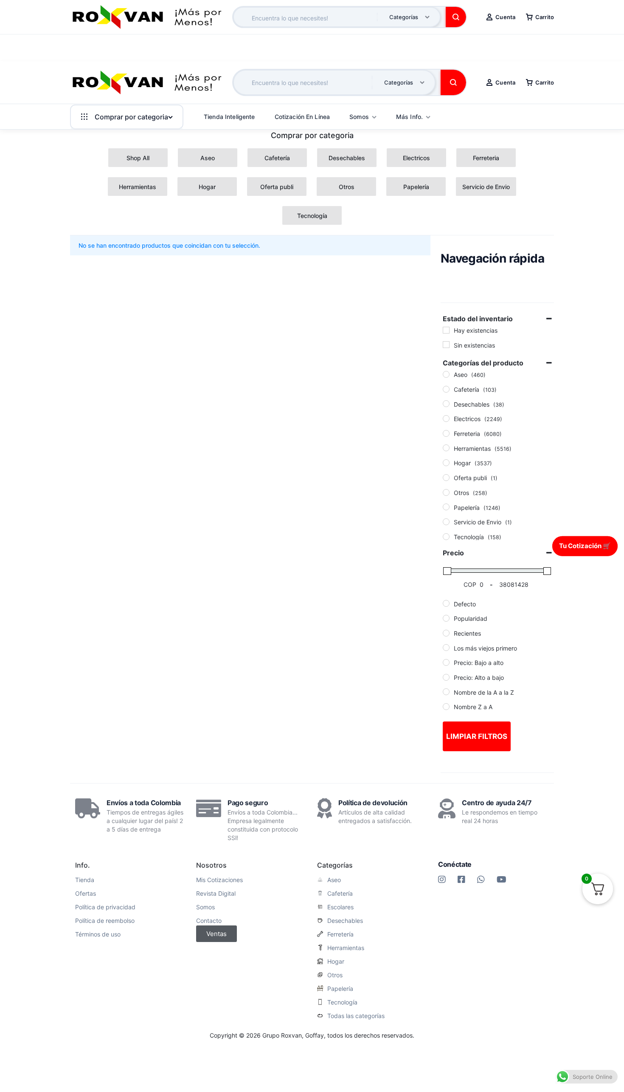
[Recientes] (446, 633)
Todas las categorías (356, 1016)
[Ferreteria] (446, 433)
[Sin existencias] (446, 344)
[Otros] (446, 492)
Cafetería (340, 893)
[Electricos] (446, 418)
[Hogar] (446, 462)
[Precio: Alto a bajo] (446, 677)
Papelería (340, 988)
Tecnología (342, 1002)
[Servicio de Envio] (446, 521)
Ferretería (340, 934)
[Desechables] (446, 403)
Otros (335, 975)
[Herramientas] (446, 447)
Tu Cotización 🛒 (585, 546)
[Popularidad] (446, 618)
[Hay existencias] (446, 330)
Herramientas (345, 948)
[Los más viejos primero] (446, 647)
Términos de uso (98, 934)
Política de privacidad (105, 907)
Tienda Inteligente (229, 116)
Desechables (345, 920)
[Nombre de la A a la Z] (446, 691)
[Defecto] (446, 603)
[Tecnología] (446, 536)
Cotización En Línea (302, 116)
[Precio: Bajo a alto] (446, 662)
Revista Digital (216, 893)
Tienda (84, 880)
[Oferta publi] (446, 477)
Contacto (209, 920)
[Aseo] (446, 374)
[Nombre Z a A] (446, 706)
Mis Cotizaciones (219, 880)
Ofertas (85, 893)
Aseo (334, 880)
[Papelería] (446, 507)
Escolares (340, 907)
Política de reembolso (105, 920)
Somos (205, 907)
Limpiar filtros (476, 736)
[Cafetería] (446, 389)
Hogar (335, 961)
